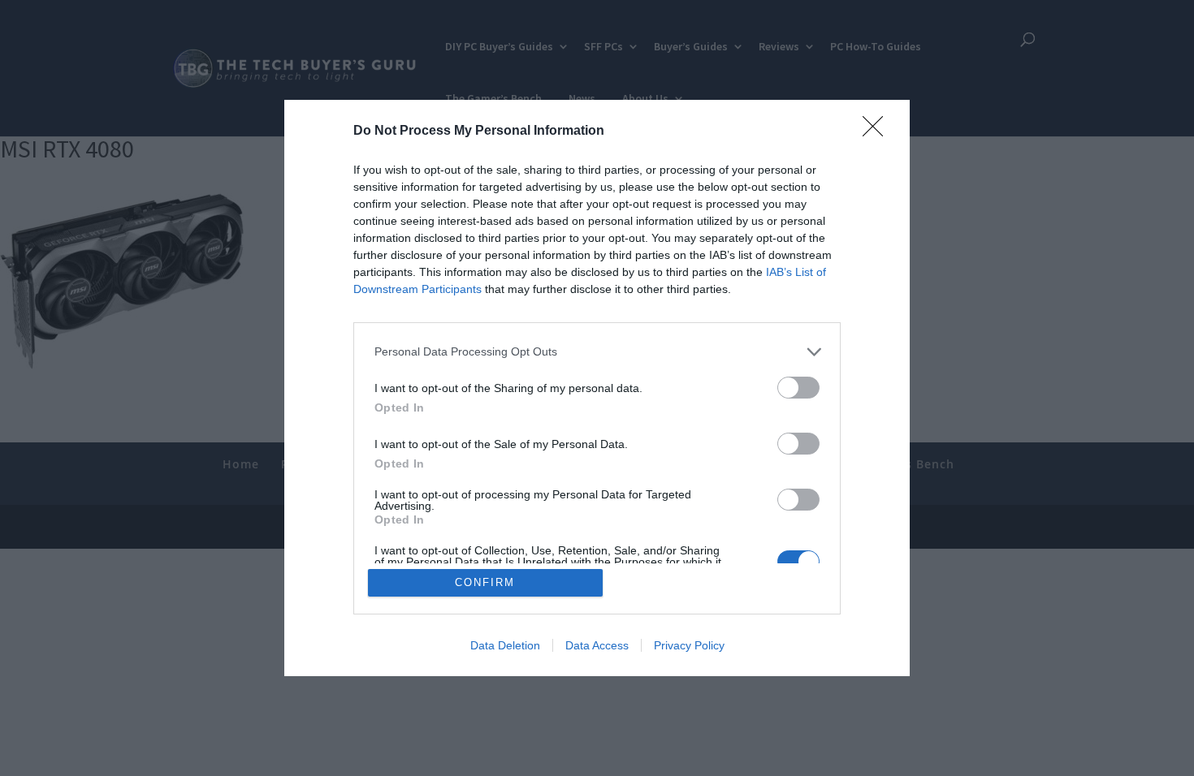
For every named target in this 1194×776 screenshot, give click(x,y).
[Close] (878, 131)
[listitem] (597, 351)
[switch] (798, 388)
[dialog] (597, 388)
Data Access (597, 645)
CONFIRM (485, 582)
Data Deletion (505, 645)
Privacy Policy (689, 645)
